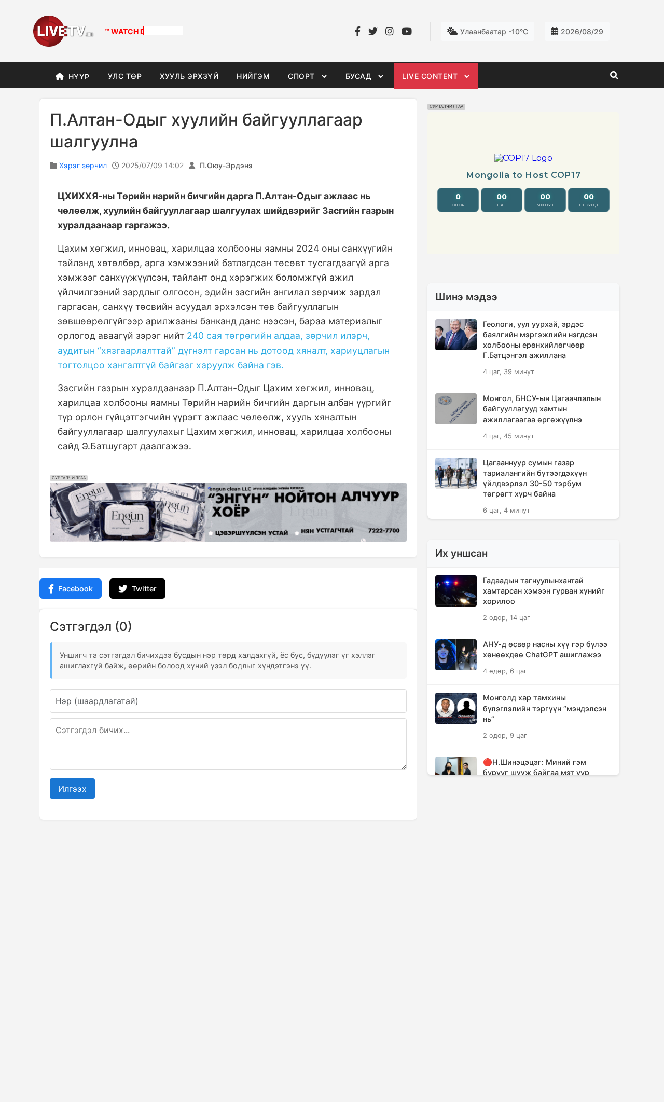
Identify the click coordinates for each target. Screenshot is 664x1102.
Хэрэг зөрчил (83, 165)
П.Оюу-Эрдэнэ (226, 165)
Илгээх (72, 788)
